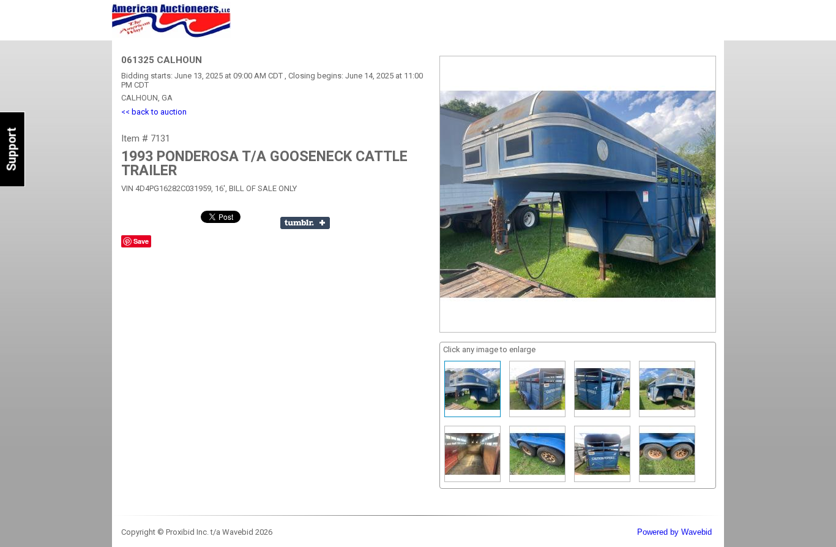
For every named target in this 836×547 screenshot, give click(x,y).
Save (141, 241)
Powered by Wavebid (674, 532)
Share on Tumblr (305, 223)
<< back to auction (154, 111)
